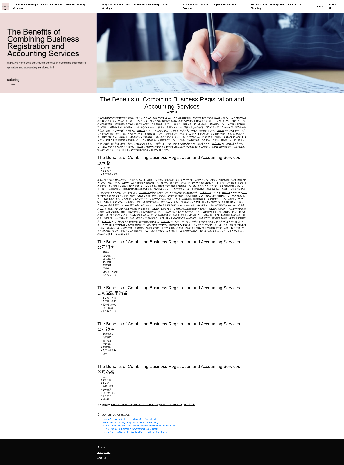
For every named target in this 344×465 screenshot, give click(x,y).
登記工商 (148, 121)
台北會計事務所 (172, 180)
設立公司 (218, 118)
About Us (332, 6)
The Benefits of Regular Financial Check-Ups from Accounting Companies (49, 6)
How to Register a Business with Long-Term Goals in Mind (130, 419)
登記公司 (139, 121)
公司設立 (219, 127)
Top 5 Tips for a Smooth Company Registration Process (210, 6)
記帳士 (228, 121)
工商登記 (128, 150)
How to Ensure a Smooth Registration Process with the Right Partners (136, 432)
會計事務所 (161, 137)
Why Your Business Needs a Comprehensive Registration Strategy (135, 6)
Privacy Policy (104, 452)
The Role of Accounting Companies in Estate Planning (276, 6)
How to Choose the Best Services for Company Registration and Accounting (139, 426)
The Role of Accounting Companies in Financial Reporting (130, 422)
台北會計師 (218, 121)
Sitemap (101, 447)
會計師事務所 (199, 118)
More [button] (320, 6)
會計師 (210, 118)
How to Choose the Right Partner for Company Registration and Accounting (146, 404)
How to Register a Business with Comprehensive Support (130, 429)
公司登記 (157, 121)
